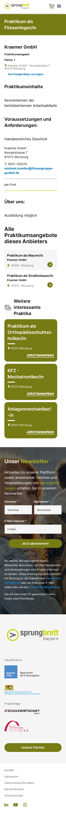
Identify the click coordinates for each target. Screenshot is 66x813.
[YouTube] (15, 805)
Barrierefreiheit (14, 789)
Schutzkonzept (13, 795)
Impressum (11, 776)
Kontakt (9, 770)
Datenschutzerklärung (45, 587)
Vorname (11, 501)
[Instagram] (25, 805)
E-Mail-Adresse (15, 520)
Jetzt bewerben (40, 355)
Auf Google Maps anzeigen (25, 74)
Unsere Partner (33, 747)
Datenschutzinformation (19, 782)
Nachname (42, 501)
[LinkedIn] (6, 805)
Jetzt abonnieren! (35, 543)
